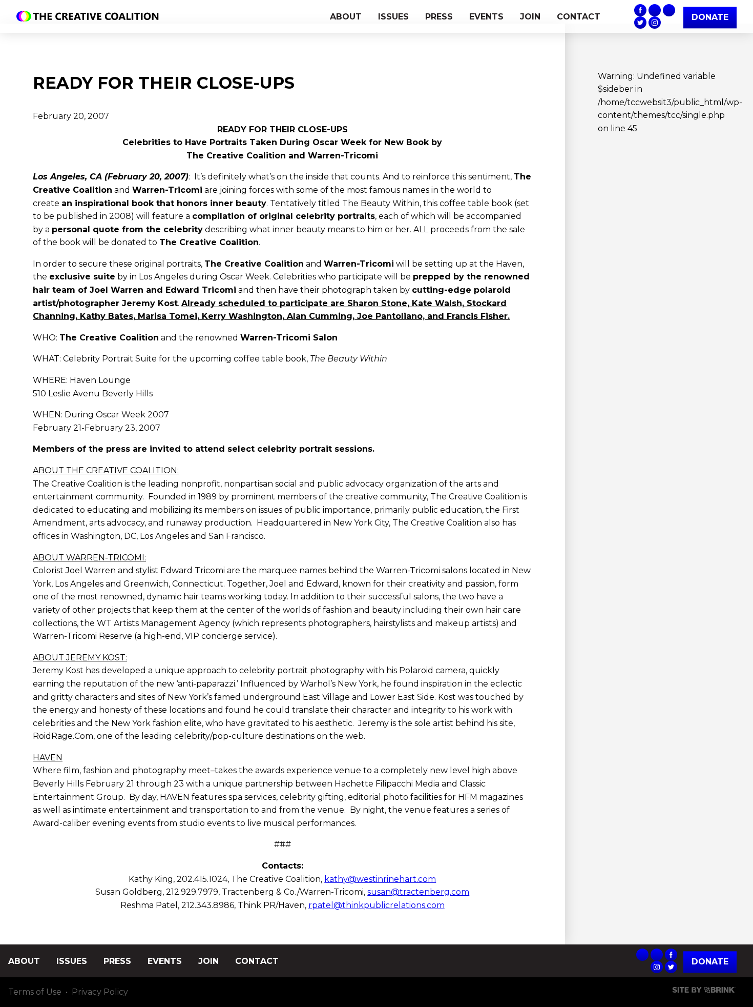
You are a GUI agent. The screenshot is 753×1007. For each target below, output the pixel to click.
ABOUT (346, 17)
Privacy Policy (100, 992)
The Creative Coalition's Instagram (655, 22)
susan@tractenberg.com (418, 892)
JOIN (530, 17)
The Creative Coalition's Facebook (640, 10)
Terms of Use (34, 992)
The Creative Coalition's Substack (655, 10)
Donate (710, 962)
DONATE (710, 17)
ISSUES (393, 17)
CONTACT (578, 17)
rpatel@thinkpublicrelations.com (376, 905)
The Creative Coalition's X (640, 22)
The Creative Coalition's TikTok (669, 10)
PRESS (439, 17)
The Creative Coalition (90, 16)
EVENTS (486, 17)
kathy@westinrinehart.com (380, 879)
